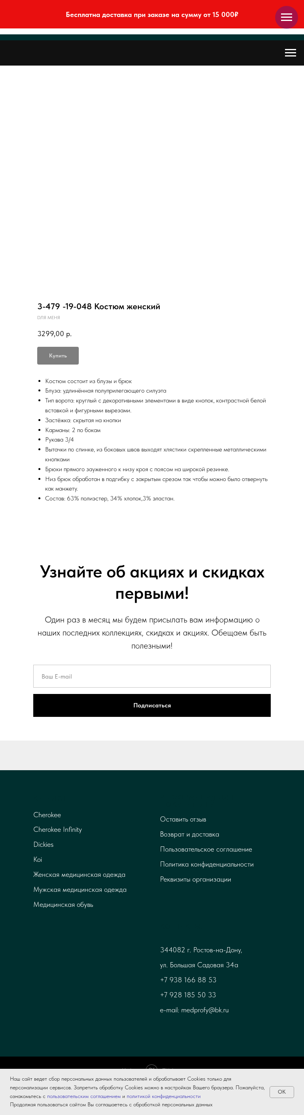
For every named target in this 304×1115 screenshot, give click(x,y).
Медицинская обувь (63, 904)
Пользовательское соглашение (206, 849)
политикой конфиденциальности (164, 1096)
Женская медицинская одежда (79, 874)
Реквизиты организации (195, 879)
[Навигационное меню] (286, 17)
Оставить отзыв (183, 819)
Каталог (50, 798)
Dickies (43, 844)
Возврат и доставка (189, 834)
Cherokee (47, 814)
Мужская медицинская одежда (80, 889)
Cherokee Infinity (57, 829)
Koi (37, 859)
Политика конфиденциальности (207, 864)
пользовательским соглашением (84, 1096)
